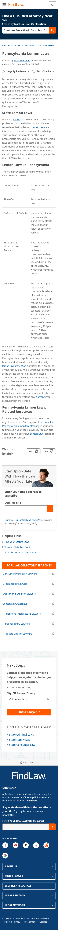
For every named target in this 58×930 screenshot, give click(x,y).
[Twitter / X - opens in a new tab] (26, 845)
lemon (16, 119)
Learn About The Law (11, 45)
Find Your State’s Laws (16, 542)
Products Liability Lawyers (17, 633)
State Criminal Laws (21, 734)
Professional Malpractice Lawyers (22, 613)
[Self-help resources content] (52, 885)
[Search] (52, 4)
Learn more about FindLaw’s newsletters (23, 519)
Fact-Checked (44, 71)
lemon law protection (14, 366)
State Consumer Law (22, 744)
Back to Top (30, 762)
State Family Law (19, 739)
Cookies (43, 921)
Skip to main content (29, 3)
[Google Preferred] (5, 855)
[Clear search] (47, 699)
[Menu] (4, 5)
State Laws (29, 45)
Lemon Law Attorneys (15, 603)
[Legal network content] (52, 905)
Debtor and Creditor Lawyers (19, 593)
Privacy (16, 921)
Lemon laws (38, 127)
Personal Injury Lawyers (16, 623)
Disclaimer (29, 921)
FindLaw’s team (22, 60)
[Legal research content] (52, 895)
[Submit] (50, 508)
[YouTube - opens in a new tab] (15, 845)
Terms (5, 921)
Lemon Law (36, 433)
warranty (41, 397)
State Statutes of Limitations (20, 552)
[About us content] (52, 866)
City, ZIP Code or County (21, 693)
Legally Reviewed (17, 71)
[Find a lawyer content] (52, 876)
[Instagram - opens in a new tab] (36, 845)
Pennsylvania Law (46, 45)
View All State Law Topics (18, 547)
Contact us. (31, 800)
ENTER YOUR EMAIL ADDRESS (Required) (23, 820)
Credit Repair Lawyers (15, 583)
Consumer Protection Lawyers (20, 573)
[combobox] (29, 699)
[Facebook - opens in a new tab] (5, 845)
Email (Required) (13, 502)
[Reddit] (46, 845)
